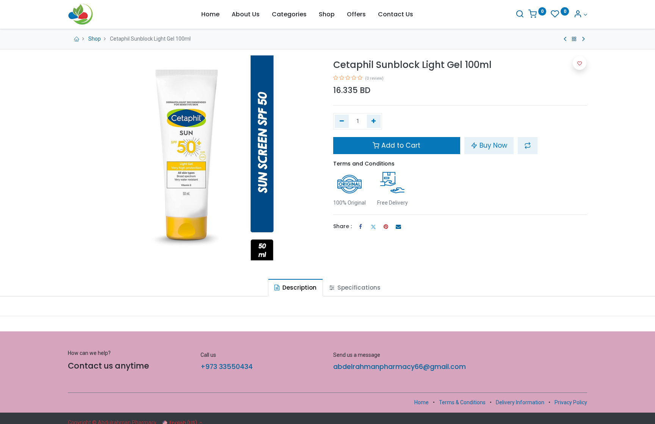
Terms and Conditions (364, 163)
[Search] (520, 14)
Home (421, 402)
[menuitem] (210, 14)
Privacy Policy (571, 402)
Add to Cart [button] (399, 145)
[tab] (295, 287)
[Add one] (374, 121)
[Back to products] (574, 39)
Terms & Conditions (462, 402)
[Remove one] (342, 121)
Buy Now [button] (492, 145)
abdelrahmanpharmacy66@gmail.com (399, 366)
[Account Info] (580, 14)
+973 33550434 (227, 366)
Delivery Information (520, 402)
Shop (94, 39)
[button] (527, 145)
